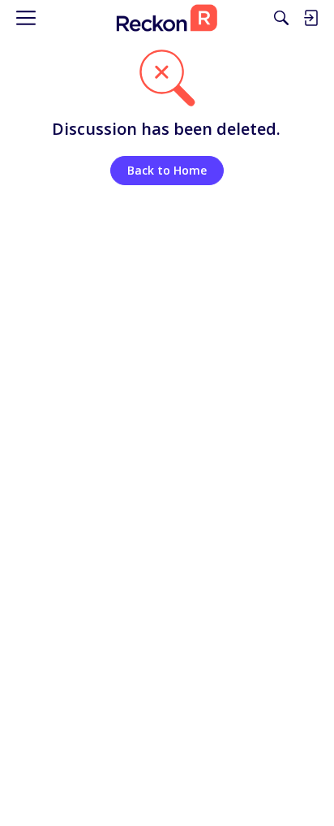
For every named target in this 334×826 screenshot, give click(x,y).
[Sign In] (310, 18)
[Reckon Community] (167, 18)
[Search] (281, 18)
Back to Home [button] (167, 170)
